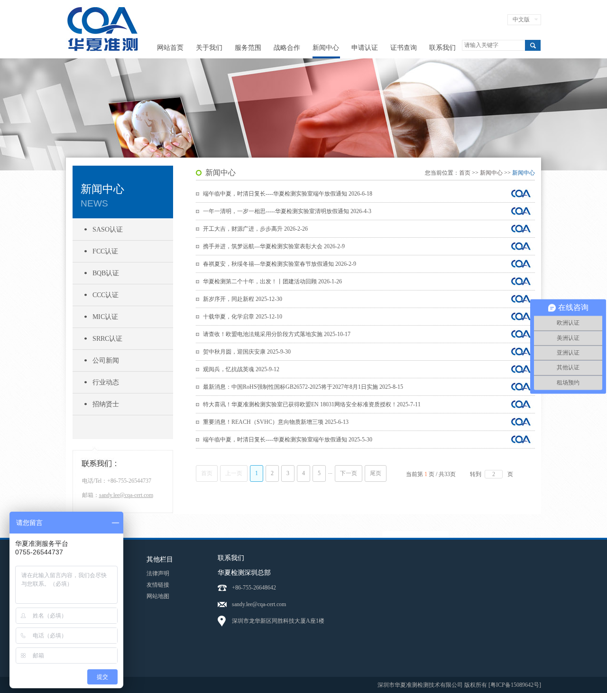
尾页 (375, 473)
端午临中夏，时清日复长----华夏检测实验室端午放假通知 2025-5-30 (287, 439)
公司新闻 (105, 360)
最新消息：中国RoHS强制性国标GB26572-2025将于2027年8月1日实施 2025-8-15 (303, 387)
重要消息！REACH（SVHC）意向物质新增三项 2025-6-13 (276, 422)
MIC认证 (105, 316)
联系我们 (442, 47)
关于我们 (209, 47)
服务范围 (248, 47)
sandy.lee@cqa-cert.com (126, 495)
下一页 (348, 473)
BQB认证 (105, 273)
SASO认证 (107, 229)
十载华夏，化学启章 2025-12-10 (242, 316)
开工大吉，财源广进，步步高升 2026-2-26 (255, 228)
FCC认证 (105, 251)
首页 (464, 172)
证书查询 (403, 47)
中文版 (521, 19)
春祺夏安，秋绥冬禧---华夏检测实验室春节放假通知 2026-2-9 (279, 264)
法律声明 (158, 573)
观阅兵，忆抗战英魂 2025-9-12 (241, 369)
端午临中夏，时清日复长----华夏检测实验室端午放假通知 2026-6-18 (287, 193)
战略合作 (287, 47)
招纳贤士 (105, 404)
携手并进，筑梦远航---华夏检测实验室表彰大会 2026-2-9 (274, 246)
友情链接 (158, 584)
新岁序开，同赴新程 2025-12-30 (242, 299)
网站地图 (158, 596)
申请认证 (364, 47)
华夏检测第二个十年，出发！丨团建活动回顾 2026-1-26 (272, 281)
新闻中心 (326, 47)
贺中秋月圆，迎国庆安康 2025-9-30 (247, 351)
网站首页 (170, 47)
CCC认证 (105, 295)
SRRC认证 (107, 338)
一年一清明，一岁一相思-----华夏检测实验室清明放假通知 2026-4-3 (287, 211)
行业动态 (105, 382)
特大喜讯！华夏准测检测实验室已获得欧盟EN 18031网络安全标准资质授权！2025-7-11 (312, 404)
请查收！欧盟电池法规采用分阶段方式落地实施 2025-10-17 (276, 334)
